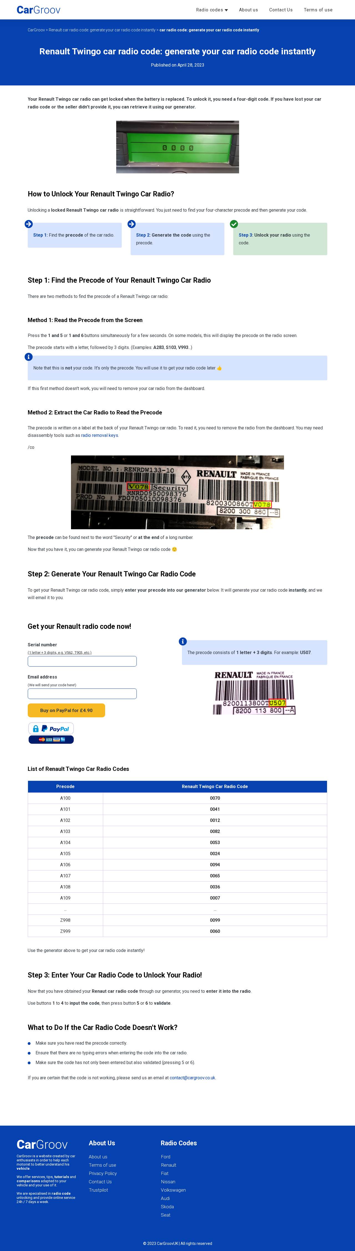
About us (248, 9)
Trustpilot (98, 1190)
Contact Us (281, 9)
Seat (166, 1215)
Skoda (167, 1206)
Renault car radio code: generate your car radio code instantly (102, 30)
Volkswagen (173, 1190)
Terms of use (318, 9)
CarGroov (36, 30)
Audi (165, 1198)
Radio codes (210, 9)
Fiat (165, 1173)
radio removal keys (99, 435)
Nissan (168, 1181)
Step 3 (245, 235)
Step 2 (142, 235)
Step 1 (40, 235)
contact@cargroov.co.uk (192, 1077)
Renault (168, 1165)
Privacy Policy (103, 1173)
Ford (165, 1156)
